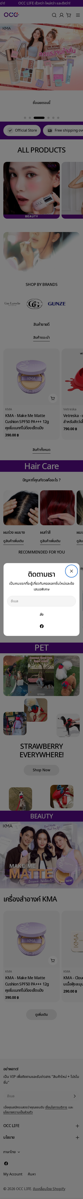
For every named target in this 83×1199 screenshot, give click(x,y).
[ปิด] (71, 571)
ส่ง (42, 614)
